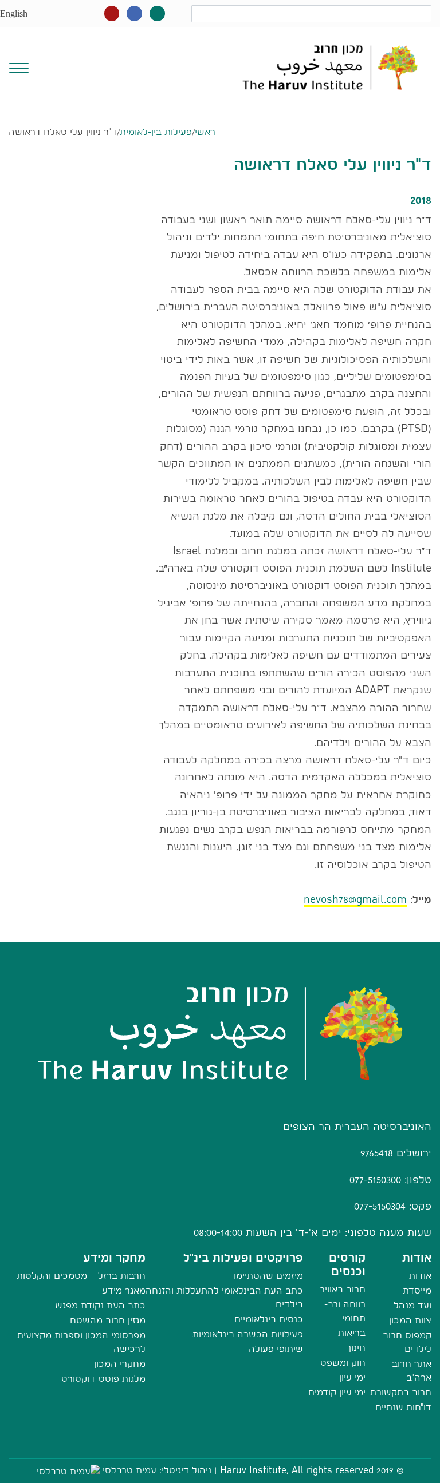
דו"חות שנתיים (403, 1407)
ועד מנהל (412, 1305)
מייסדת (417, 1290)
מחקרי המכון (120, 1363)
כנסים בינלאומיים (268, 1319)
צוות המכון (410, 1320)
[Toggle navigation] (19, 66)
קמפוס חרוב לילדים (407, 1342)
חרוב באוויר (343, 1289)
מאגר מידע (124, 1290)
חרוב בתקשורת (400, 1392)
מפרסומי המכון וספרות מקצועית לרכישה (81, 1342)
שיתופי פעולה (276, 1348)
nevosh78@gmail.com (355, 899)
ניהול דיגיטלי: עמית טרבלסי (157, 1470)
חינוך (356, 1347)
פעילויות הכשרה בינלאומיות (247, 1334)
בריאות (352, 1332)
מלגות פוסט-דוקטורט (103, 1378)
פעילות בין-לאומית (156, 131)
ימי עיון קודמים (337, 1392)
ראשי (205, 131)
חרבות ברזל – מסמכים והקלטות (81, 1275)
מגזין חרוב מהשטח (108, 1320)
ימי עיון (352, 1377)
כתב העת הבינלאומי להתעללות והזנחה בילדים (224, 1297)
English (14, 13)
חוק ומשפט (343, 1362)
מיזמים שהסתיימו (268, 1275)
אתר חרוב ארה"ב (411, 1370)
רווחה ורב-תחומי (345, 1311)
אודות (420, 1275)
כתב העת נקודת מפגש (100, 1305)
